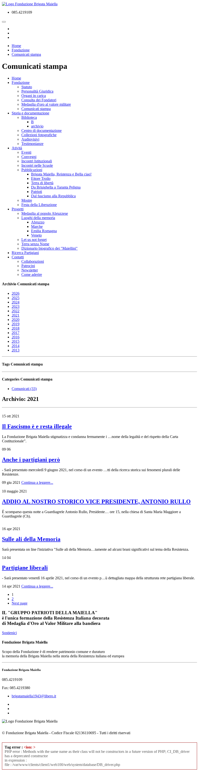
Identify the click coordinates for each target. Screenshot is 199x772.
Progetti (18, 209)
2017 (15, 333)
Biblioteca (29, 117)
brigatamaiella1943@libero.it (34, 696)
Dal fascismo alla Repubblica (53, 196)
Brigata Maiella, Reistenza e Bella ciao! (61, 174)
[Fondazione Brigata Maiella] (30, 4)
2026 (15, 293)
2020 (15, 320)
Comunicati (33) (24, 389)
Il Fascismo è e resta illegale (37, 426)
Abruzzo (37, 222)
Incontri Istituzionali (36, 161)
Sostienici (9, 633)
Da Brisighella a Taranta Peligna (56, 187)
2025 (15, 298)
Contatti (18, 257)
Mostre (26, 200)
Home (16, 78)
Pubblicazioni (31, 170)
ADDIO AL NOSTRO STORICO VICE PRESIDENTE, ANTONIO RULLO (96, 501)
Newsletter (29, 270)
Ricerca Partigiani (25, 253)
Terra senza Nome (35, 244)
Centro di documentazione (41, 130)
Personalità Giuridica (37, 91)
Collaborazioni (32, 261)
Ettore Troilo (40, 178)
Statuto (26, 87)
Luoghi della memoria (38, 218)
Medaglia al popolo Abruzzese (44, 213)
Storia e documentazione (30, 113)
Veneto (36, 235)
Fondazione (21, 82)
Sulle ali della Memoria (31, 539)
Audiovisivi (30, 139)
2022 (15, 311)
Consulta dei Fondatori (38, 100)
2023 (15, 306)
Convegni (28, 157)
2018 (15, 328)
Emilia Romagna (44, 231)
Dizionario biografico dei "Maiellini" (49, 248)
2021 (15, 315)
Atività (17, 148)
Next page (19, 603)
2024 (15, 302)
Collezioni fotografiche (39, 135)
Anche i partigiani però (31, 459)
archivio (37, 126)
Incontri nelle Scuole (37, 165)
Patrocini (28, 266)
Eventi (26, 152)
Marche (37, 226)
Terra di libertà (42, 183)
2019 (15, 324)
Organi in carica (33, 96)
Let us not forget (34, 240)
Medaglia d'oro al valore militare (46, 104)
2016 (15, 337)
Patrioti (36, 192)
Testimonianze (32, 144)
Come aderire (31, 274)
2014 (15, 346)
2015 (15, 341)
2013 (15, 350)
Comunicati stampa (36, 109)
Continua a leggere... (37, 482)
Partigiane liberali (25, 568)
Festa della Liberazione (39, 205)
